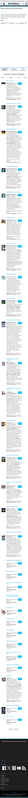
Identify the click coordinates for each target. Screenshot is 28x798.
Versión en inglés (14, 792)
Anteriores (11, 729)
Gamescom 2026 (5, 1)
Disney (9, 1)
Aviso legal (3, 782)
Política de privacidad (5, 780)
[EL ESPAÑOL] (26, 3)
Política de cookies (4, 784)
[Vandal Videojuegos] (14, 3)
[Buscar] (23, 3)
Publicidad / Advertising (5, 779)
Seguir (19, 83)
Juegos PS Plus (14, 1)
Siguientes (16, 729)
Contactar (2, 777)
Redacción (3, 775)
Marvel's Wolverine (21, 1)
